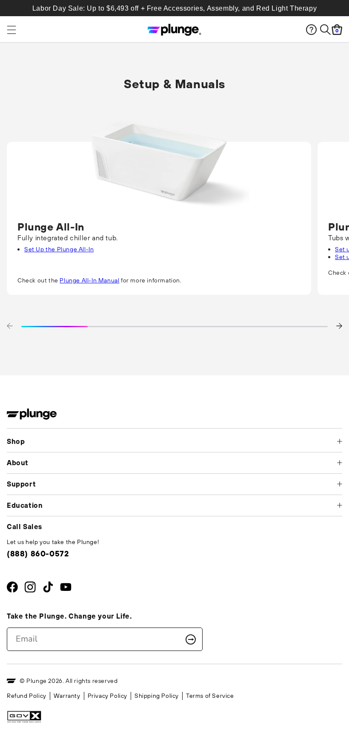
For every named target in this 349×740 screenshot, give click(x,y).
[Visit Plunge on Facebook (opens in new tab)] (12, 589)
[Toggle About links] (339, 462)
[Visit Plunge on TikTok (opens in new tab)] (48, 589)
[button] (10, 326)
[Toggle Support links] (339, 484)
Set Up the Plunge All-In (59, 249)
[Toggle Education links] (339, 505)
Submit (191, 639)
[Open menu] (49, 30)
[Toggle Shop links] (339, 441)
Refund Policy (26, 696)
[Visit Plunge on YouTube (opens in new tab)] (66, 589)
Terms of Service (210, 696)
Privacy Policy (107, 696)
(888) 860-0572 (38, 554)
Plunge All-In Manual (89, 280)
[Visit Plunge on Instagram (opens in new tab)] (30, 589)
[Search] (325, 29)
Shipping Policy (156, 696)
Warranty (67, 696)
